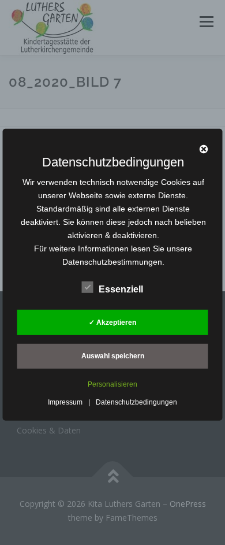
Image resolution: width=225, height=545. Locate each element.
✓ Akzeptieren (112, 322)
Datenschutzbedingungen (136, 402)
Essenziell (121, 289)
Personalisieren (112, 384)
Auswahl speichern (112, 356)
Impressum (65, 402)
